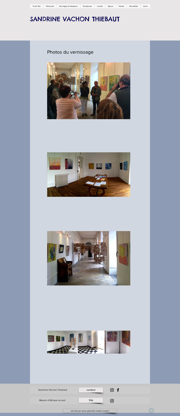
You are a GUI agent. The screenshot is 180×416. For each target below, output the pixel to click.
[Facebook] (118, 390)
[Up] (151, 411)
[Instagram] (112, 390)
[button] (50, 6)
